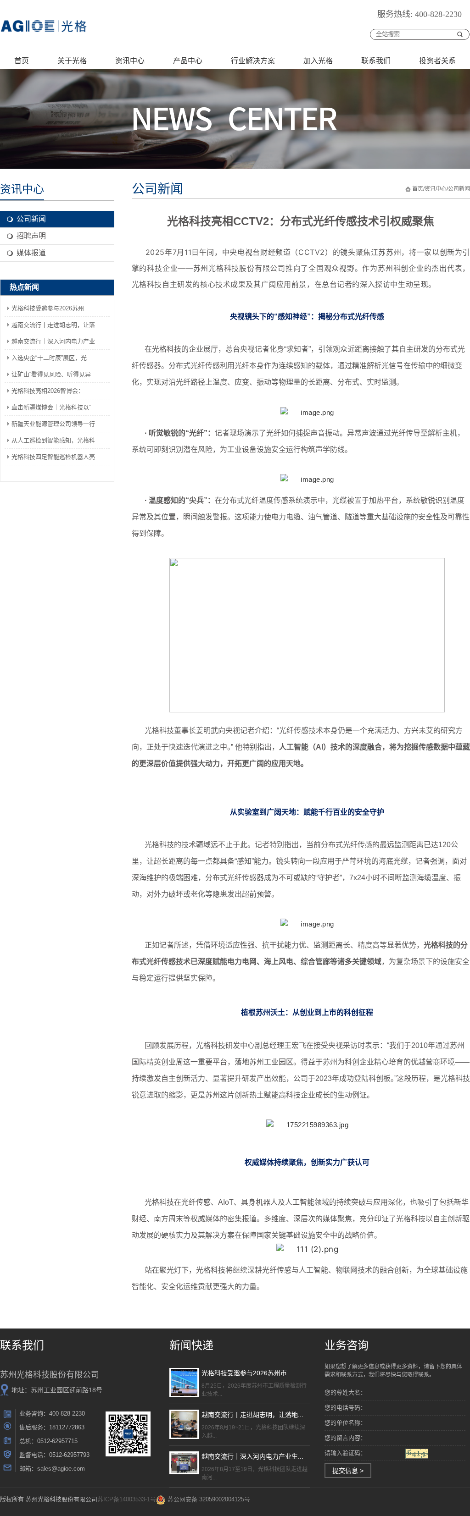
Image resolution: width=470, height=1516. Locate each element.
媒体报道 (31, 253)
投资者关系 (437, 61)
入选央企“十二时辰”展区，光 (49, 357)
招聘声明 (31, 236)
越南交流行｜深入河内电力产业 (53, 341)
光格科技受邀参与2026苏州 (47, 308)
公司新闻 (31, 219)
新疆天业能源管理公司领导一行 (53, 423)
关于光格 (72, 61)
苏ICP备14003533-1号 (126, 1499)
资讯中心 (130, 61)
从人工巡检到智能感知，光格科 (53, 440)
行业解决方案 (253, 61)
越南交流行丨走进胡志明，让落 (53, 324)
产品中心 (187, 61)
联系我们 (376, 61)
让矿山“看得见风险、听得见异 (51, 374)
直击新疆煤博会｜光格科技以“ (51, 407)
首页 (21, 61)
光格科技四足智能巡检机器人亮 (53, 456)
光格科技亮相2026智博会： (47, 390)
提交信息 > (348, 1470)
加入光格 (318, 61)
